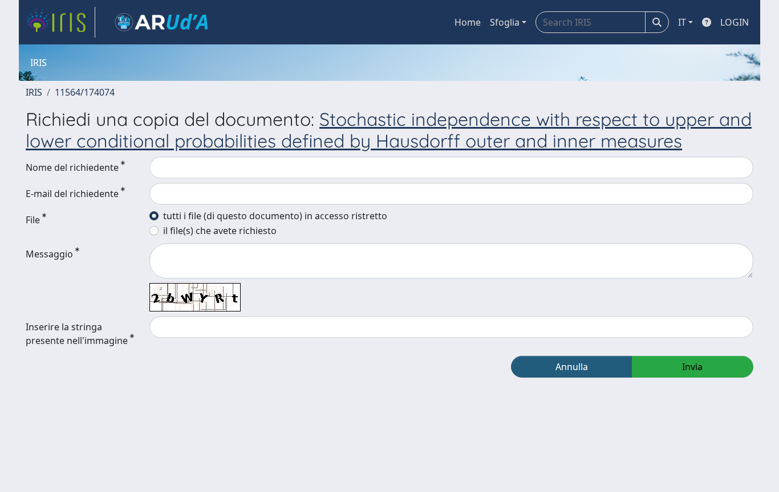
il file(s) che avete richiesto (220, 230)
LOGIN (734, 22)
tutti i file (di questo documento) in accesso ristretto (275, 216)
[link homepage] (60, 22)
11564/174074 (85, 92)
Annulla (571, 366)
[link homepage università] (161, 22)
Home (468, 22)
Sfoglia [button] (505, 22)
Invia (692, 366)
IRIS (34, 92)
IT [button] (682, 22)
